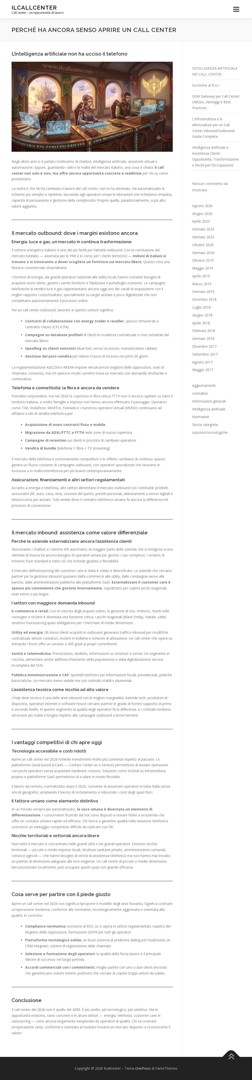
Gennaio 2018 (203, 338)
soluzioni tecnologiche (210, 432)
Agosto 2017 (202, 362)
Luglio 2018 (201, 307)
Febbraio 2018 (203, 330)
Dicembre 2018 (204, 299)
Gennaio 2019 (203, 291)
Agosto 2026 (202, 205)
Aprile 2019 (201, 276)
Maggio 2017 (202, 369)
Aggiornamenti (204, 385)
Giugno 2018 (202, 315)
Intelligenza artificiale (208, 409)
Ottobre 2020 (203, 244)
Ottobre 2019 (203, 260)
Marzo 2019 (201, 284)
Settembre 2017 (205, 354)
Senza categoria (205, 424)
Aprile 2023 (201, 221)
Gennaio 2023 (203, 229)
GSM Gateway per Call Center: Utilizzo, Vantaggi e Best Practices (216, 102)
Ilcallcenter (34, 7)
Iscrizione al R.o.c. (206, 85)
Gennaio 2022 (203, 237)
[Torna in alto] (231, 1056)
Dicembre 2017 (204, 346)
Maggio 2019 (202, 268)
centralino (200, 393)
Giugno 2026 (202, 213)
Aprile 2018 (201, 323)
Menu (236, 9)
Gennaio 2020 (203, 252)
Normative (200, 416)
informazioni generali (209, 401)
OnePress (143, 1068)
